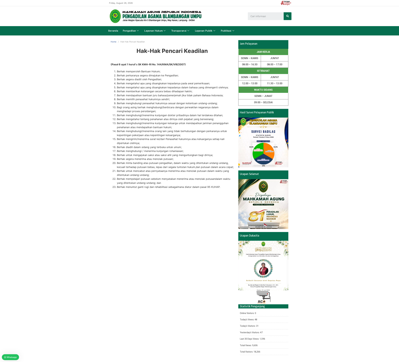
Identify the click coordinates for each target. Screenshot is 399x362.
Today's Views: (247, 319)
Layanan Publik (203, 30)
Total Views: (246, 345)
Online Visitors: (247, 313)
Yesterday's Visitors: (250, 332)
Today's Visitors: (248, 326)
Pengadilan (129, 30)
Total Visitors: (247, 351)
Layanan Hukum (153, 30)
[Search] (287, 16)
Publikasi (226, 30)
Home (113, 41)
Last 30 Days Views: (250, 339)
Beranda (113, 30)
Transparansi (179, 30)
